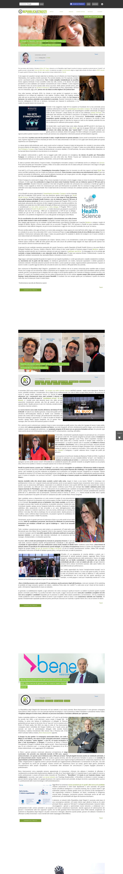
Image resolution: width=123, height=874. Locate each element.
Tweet (96, 54)
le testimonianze (66, 70)
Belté (99, 170)
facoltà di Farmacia (43, 87)
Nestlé (64, 72)
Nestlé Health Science (39, 209)
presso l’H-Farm (96, 112)
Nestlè (74, 128)
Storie (48, 57)
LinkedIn (60, 450)
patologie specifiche (74, 251)
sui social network (49, 777)
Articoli (52, 11)
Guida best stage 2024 (92, 16)
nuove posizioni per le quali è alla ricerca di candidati (86, 785)
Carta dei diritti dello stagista (41, 70)
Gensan (101, 162)
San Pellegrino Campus (26, 149)
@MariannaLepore (40, 60)
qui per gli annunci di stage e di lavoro (48, 548)
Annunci (71, 11)
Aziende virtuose (80, 11)
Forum (61, 11)
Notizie (48, 378)
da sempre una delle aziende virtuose (58, 390)
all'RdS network (100, 70)
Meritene (88, 222)
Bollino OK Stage (44, 68)
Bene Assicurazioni (45, 733)
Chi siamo (100, 11)
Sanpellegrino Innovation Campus (79, 109)
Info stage (90, 11)
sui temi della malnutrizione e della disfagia (43, 207)
